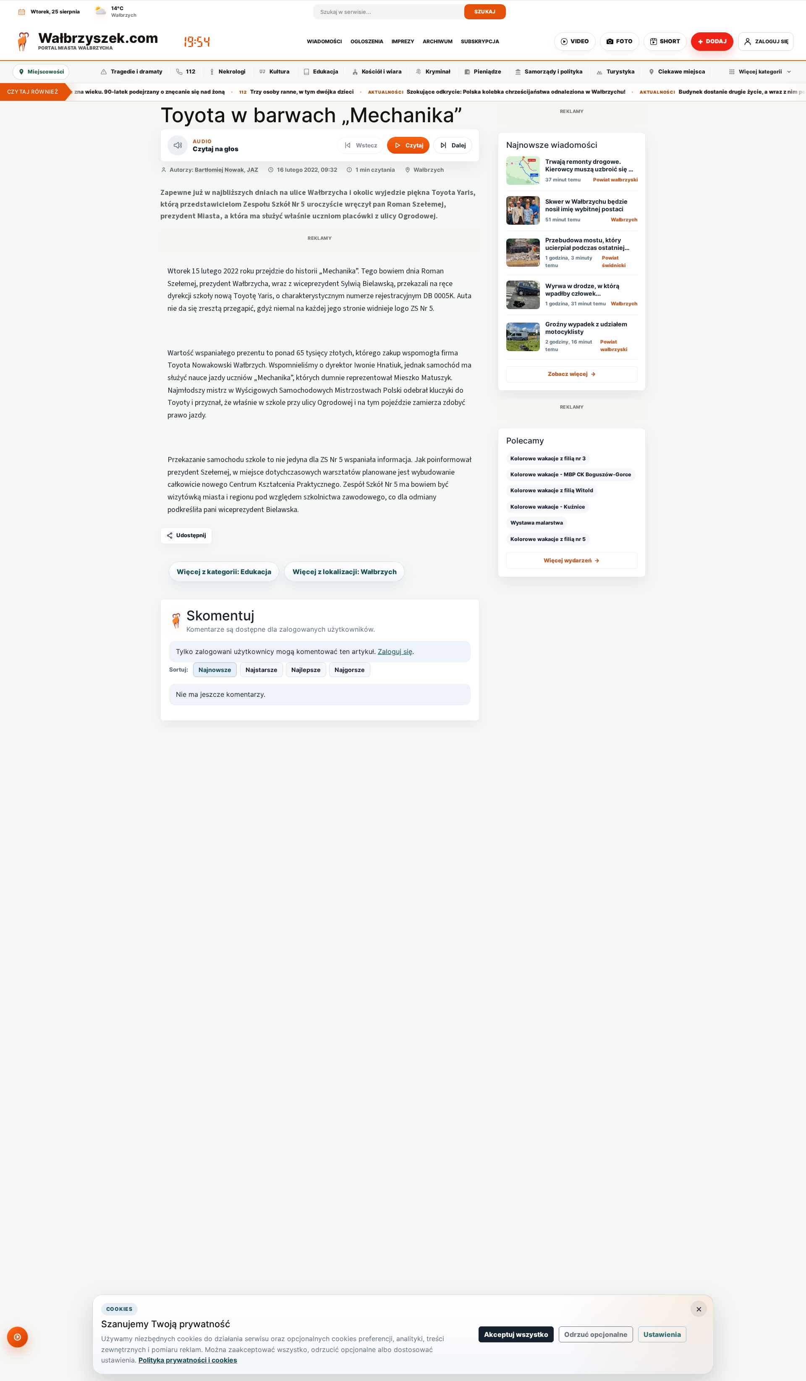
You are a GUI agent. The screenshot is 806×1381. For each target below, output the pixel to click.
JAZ (252, 169)
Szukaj (485, 11)
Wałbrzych (428, 169)
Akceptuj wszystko (516, 1334)
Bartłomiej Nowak (219, 169)
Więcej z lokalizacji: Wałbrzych (345, 571)
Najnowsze (215, 669)
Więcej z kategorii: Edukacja (224, 571)
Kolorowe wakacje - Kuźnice (547, 506)
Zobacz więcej (572, 373)
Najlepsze (306, 669)
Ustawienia (662, 1334)
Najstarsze (261, 669)
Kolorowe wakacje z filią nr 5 (548, 539)
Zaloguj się (395, 651)
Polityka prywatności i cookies (188, 1360)
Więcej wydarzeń (572, 560)
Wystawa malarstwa (536, 523)
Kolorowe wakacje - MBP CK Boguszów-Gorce (570, 474)
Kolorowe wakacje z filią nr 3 (548, 458)
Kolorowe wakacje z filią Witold (551, 490)
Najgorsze (350, 669)
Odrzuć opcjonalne (596, 1334)
